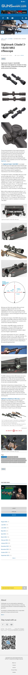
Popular (14, 511)
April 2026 (3, 534)
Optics (22, 55)
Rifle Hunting (5, 462)
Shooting (14, 462)
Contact (14, 665)
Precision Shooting (20, 458)
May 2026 (3, 531)
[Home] (14, 5)
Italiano (3, 58)
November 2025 (5, 549)
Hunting (16, 456)
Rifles (10, 462)
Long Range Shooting (6, 458)
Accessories (10, 456)
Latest (14, 508)
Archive (17, 515)
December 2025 (5, 546)
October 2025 (4, 552)
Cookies (14, 672)
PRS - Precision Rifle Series (20, 460)
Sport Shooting (21, 462)
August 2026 (4, 521)
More (14, 558)
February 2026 (4, 540)
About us (14, 662)
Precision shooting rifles (7, 460)
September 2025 (5, 555)
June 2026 (3, 527)
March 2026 (4, 537)
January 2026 (4, 543)
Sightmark (4, 161)
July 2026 (3, 524)
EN (23, 1)
